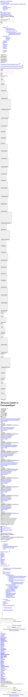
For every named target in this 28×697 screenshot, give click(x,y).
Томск (2, 671)
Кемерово (3, 645)
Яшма (2, 561)
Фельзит (2, 562)
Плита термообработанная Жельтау (9, 447)
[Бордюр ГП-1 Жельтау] (6, 436)
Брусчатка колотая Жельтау (7, 456)
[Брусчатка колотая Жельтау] (7, 454)
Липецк (2, 650)
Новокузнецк (4, 655)
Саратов (2, 667)
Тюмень (2, 672)
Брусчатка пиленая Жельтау (7, 429)
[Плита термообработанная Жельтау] (9, 445)
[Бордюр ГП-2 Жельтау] (6, 471)
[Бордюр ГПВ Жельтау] (6, 507)
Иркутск (2, 643)
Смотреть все (4, 311)
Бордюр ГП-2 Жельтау (6, 473)
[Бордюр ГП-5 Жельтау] (6, 498)
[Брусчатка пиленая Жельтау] (7, 427)
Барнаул (2, 636)
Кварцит (3, 556)
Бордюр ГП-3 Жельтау (6, 482)
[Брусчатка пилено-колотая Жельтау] (9, 462)
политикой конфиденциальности (17, 630)
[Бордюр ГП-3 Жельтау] (6, 480)
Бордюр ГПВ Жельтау (6, 509)
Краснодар (3, 648)
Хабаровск (3, 676)
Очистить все (4, 61)
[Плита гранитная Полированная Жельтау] (11, 418)
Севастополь (3, 669)
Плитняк (3, 554)
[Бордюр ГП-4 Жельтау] (6, 489)
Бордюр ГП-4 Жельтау (6, 491)
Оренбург (3, 659)
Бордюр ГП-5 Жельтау (6, 500)
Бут (1, 557)
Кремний (3, 559)
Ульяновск (3, 673)
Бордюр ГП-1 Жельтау (6, 438)
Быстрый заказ (15, 424)
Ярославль (3, 680)
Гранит (2, 553)
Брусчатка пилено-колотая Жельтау (9, 464)
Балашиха (3, 634)
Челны (2, 677)
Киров (2, 647)
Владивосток (4, 637)
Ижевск (2, 642)
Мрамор (2, 555)
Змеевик (2, 560)
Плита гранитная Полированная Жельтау (10, 420)
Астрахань (3, 633)
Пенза (2, 660)
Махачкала (3, 651)
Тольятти (3, 670)
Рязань (2, 664)
